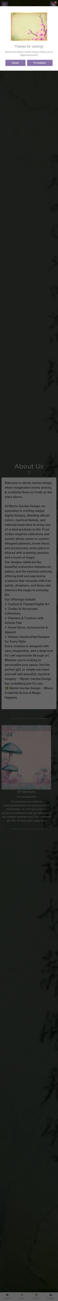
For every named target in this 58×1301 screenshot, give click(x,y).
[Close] (55, 2)
